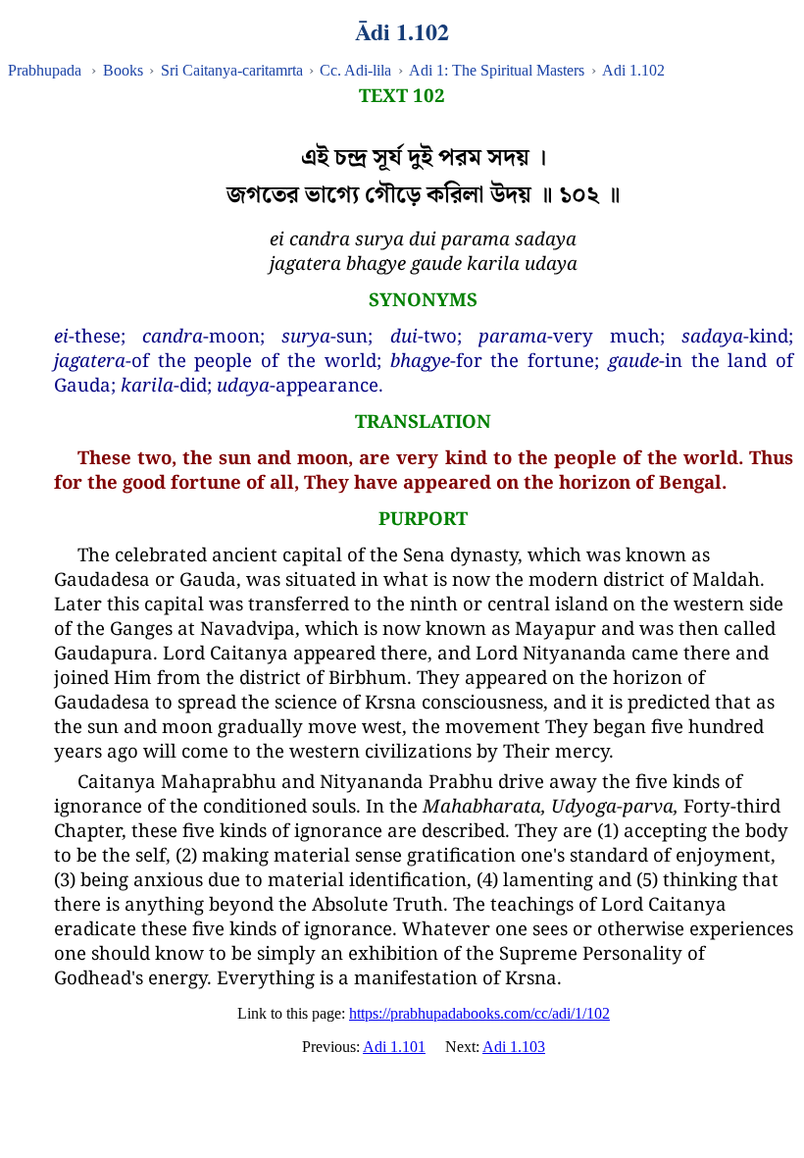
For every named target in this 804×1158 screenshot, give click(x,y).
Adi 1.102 (633, 70)
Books (123, 70)
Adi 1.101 (394, 1046)
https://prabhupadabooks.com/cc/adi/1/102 (479, 1013)
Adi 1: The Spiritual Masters (496, 70)
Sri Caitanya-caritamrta (232, 70)
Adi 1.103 (513, 1046)
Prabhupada (44, 70)
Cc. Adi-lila (355, 70)
